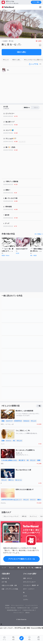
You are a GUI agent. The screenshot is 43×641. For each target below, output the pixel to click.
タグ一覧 (4, 582)
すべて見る (38, 234)
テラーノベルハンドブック (17, 605)
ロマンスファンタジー (29, 582)
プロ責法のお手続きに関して (29, 610)
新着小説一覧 (5, 578)
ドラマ (25, 596)
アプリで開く (36, 2)
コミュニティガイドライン (31, 605)
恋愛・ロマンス (27, 578)
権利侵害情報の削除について (14, 610)
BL (24, 592)
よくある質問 (35, 607)
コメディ (25, 599)
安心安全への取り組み (10, 607)
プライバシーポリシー (18, 612)
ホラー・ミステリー (28, 589)
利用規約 (7, 605)
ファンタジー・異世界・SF (31, 585)
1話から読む (21, 52)
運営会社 (27, 612)
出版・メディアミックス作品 (10, 589)
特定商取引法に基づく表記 (23, 607)
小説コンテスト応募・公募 (9, 585)
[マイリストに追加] (40, 45)
